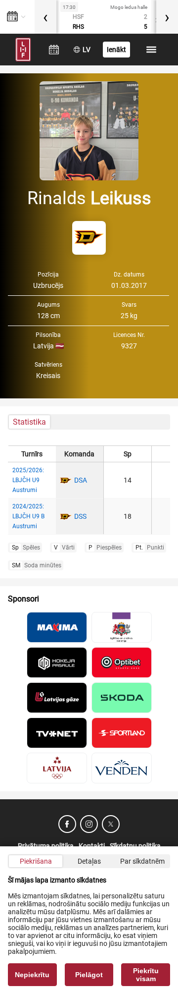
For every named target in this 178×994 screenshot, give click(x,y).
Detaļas (89, 861)
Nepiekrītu (32, 975)
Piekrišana (36, 861)
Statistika (29, 422)
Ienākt (116, 50)
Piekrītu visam (146, 975)
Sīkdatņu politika (135, 846)
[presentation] (45, 17)
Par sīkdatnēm (142, 861)
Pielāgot (89, 975)
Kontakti (92, 846)
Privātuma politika (46, 846)
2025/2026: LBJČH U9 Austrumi (28, 480)
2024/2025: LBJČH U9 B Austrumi (28, 516)
